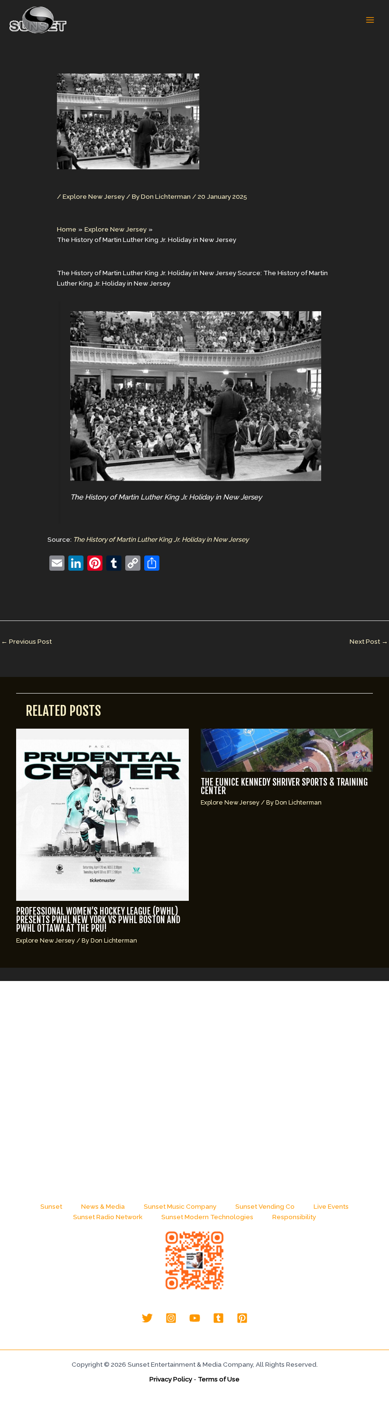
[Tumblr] (218, 1318)
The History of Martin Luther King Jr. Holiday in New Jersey (161, 539)
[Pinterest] (242, 1318)
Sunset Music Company (180, 1206)
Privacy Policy (170, 1379)
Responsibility (294, 1217)
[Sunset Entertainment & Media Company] (37, 20)
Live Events (331, 1206)
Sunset (51, 1206)
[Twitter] (147, 1318)
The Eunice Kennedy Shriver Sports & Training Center (284, 786)
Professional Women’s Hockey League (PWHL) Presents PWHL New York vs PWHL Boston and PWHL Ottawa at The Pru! (98, 920)
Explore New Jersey (94, 196)
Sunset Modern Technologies (207, 1217)
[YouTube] (194, 1318)
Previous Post (26, 641)
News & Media (103, 1206)
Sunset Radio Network (107, 1217)
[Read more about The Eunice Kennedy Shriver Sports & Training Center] (287, 749)
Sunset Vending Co (265, 1206)
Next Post (369, 641)
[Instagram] (171, 1318)
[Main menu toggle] (370, 20)
